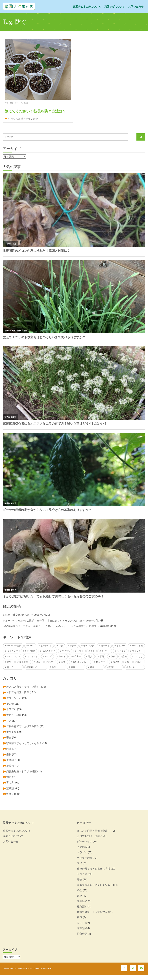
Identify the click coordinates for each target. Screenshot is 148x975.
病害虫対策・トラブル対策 (21, 771)
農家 (73, 667)
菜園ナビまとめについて (87, 6)
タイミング (12, 651)
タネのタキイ (48, 651)
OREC (31, 645)
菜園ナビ (32, 667)
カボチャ (105, 645)
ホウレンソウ (13, 656)
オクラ (73, 645)
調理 (54, 667)
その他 (10, 703)
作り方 (62, 656)
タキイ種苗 (30, 651)
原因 (101, 656)
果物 (35, 118)
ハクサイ (121, 651)
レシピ (48, 656)
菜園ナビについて (115, 6)
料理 (50, 661)
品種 (124, 656)
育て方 (10, 667)
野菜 (111, 667)
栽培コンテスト (80, 661)
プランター (137, 651)
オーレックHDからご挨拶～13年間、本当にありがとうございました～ (45, 620)
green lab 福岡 (14, 645)
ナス (92, 651)
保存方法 (76, 656)
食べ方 (131, 667)
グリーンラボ (13, 698)
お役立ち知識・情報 (19, 118)
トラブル (11, 709)
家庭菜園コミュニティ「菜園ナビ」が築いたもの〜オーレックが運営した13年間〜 (52, 626)
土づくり (138, 656)
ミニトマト (32, 656)
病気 (8, 777)
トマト (80, 651)
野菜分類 (11, 794)
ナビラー (105, 651)
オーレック (88, 645)
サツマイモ (137, 645)
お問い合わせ (135, 6)
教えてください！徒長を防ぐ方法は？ (35, 111)
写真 (90, 656)
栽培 (63, 661)
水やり (116, 661)
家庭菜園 (23, 661)
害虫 (9, 661)
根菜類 (10, 765)
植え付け (100, 661)
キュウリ (120, 645)
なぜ (60, 645)
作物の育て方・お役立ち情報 (22, 726)
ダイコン (66, 651)
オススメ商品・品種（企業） (22, 686)
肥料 (139, 661)
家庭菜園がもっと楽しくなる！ (24, 743)
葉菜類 (10, 788)
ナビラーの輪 (13, 714)
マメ (8, 720)
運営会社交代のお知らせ (19, 614)
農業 (92, 667)
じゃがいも (46, 645)
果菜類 (10, 760)
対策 (38, 661)
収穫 (113, 656)
